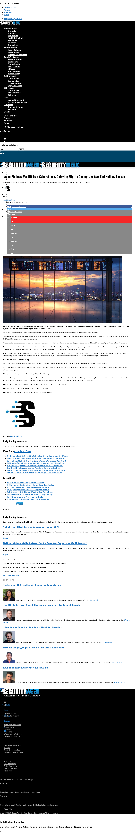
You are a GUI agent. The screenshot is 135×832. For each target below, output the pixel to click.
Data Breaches (13, 35)
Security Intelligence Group (12, 750)
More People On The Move (11, 575)
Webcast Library (9, 727)
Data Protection (13, 81)
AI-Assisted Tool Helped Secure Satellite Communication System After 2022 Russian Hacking (35, 465)
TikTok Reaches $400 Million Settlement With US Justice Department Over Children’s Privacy (36, 463)
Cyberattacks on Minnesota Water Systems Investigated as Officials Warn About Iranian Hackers (36, 470)
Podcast (6, 14)
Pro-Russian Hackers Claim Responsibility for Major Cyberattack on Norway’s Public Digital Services (37, 456)
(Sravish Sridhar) (116, 662)
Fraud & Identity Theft (15, 38)
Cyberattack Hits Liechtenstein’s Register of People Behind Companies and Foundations (33, 468)
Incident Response (14, 52)
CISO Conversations (14, 93)
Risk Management (10, 76)
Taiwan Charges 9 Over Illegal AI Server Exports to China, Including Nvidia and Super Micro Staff (36, 458)
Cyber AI (7, 112)
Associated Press (9, 200)
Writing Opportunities (10, 766)
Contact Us (3, 796)
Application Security (15, 59)
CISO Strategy (9, 88)
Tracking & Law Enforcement (17, 54)
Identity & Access (14, 66)
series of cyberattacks (45, 353)
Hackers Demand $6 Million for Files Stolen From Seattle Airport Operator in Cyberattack (39, 384)
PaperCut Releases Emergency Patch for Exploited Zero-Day (25, 497)
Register (6, 538)
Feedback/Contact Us (10, 768)
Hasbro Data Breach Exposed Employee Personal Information (25, 482)
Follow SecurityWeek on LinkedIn (13, 752)
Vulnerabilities (13, 45)
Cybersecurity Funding (15, 107)
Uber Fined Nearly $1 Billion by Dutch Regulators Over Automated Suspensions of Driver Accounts (37, 461)
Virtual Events (8, 12)
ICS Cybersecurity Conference (13, 18)
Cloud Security (13, 62)
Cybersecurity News (10, 7)
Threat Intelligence (14, 50)
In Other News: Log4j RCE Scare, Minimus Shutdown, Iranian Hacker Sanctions (30, 485)
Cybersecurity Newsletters (12, 736)
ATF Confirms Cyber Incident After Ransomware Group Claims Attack (28, 487)
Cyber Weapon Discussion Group (13, 745)
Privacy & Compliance (15, 83)
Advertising (7, 761)
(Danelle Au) (94, 600)
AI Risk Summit (8, 732)
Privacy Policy (8, 771)
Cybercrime (12, 33)
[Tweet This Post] (69, 209)
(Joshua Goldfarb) (119, 682)
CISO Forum (12, 95)
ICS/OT (6, 97)
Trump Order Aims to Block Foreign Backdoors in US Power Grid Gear (28, 499)
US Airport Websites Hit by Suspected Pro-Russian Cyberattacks (31, 392)
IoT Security (12, 69)
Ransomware (12, 43)
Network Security (14, 74)
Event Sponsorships (10, 763)
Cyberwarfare (12, 31)
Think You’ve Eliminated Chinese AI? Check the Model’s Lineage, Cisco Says (30, 494)
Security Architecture (11, 57)
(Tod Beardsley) (107, 642)
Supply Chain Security (15, 85)
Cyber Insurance (13, 78)
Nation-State (12, 40)
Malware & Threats (10, 28)
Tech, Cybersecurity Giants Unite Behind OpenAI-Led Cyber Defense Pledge (29, 492)
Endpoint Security (14, 64)
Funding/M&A (8, 104)
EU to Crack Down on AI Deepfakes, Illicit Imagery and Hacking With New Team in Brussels (34, 473)
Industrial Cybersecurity (16, 100)
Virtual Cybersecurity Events (12, 724)
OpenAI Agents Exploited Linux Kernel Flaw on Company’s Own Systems (28, 490)
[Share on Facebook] (69, 206)
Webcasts (7, 10)
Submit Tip (3, 783)
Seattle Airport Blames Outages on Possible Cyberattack (29, 388)
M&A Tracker (12, 109)
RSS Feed (7, 747)
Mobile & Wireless (14, 71)
